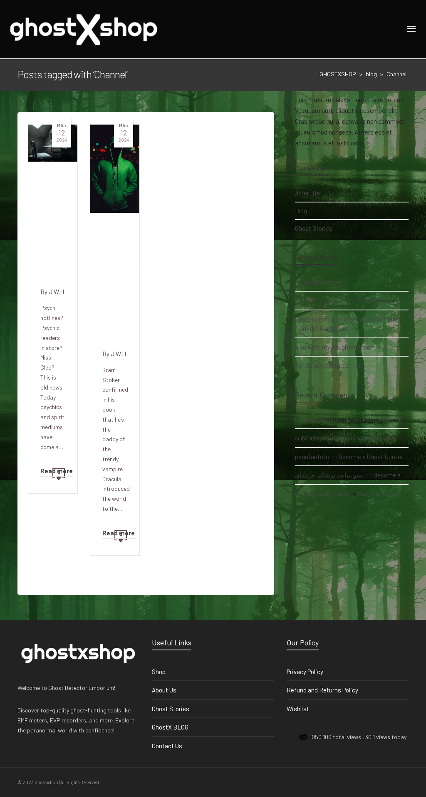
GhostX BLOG (170, 727)
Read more (56, 471)
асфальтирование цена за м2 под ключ (345, 438)
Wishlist (298, 708)
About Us (164, 690)
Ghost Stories (313, 228)
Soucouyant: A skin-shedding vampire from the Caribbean (346, 323)
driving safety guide (321, 493)
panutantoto (312, 456)
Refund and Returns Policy (322, 690)
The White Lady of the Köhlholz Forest (346, 300)
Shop (159, 671)
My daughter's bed (319, 282)
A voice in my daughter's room (335, 347)
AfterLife (307, 193)
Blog (301, 211)
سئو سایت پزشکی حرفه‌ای (329, 475)
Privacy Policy (305, 671)
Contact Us (167, 746)
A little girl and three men (328, 365)
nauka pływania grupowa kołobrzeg (342, 419)
